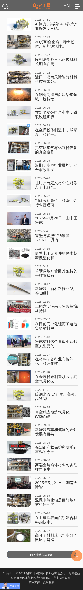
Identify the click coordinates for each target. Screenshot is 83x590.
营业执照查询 (62, 577)
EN (66, 5)
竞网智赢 (48, 582)
